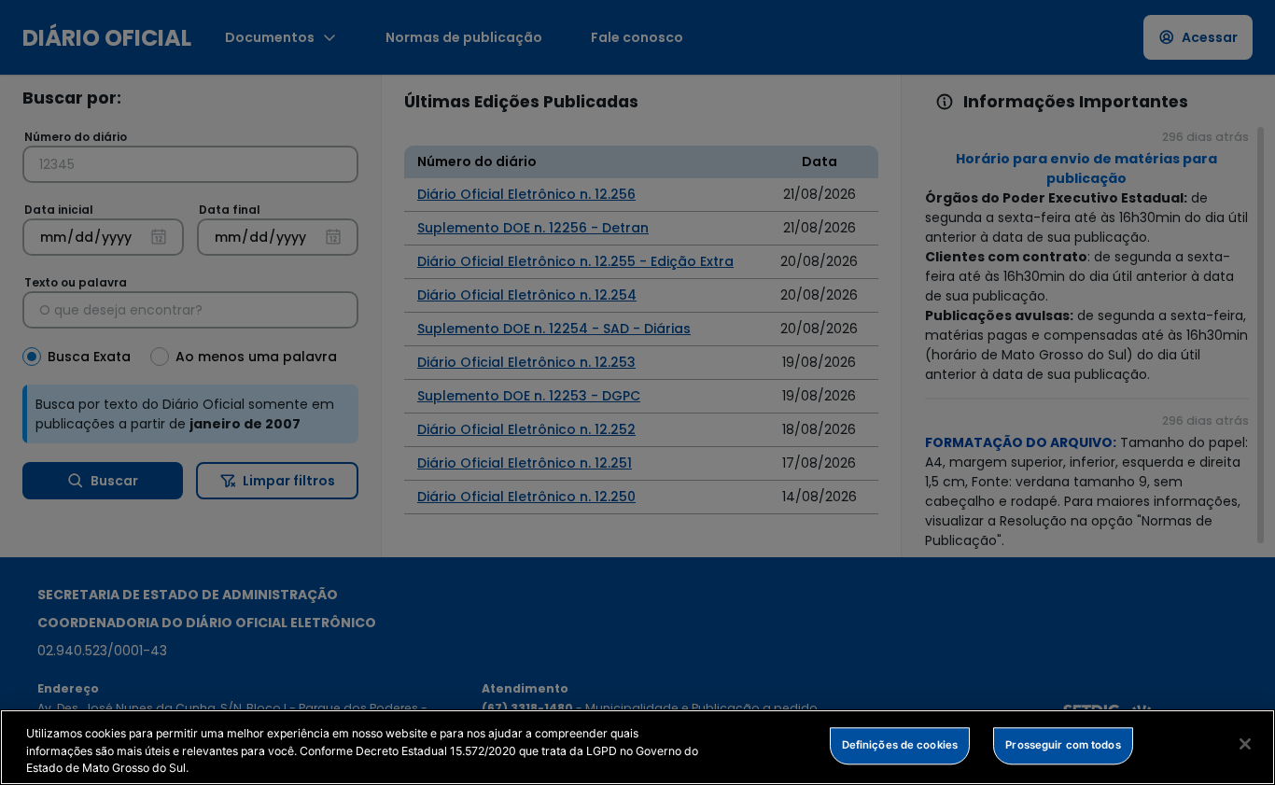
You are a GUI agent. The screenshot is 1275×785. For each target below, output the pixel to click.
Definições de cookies (900, 744)
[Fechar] (1245, 743)
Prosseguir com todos (1062, 744)
